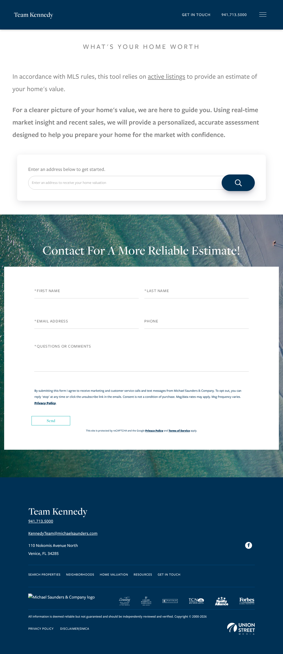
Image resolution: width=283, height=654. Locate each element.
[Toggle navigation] (262, 14)
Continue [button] (238, 182)
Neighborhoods (80, 575)
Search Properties (44, 575)
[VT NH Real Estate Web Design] (241, 629)
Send (51, 420)
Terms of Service (179, 430)
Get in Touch (196, 14)
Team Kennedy (33, 14)
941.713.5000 (234, 14)
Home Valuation (114, 575)
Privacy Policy (45, 403)
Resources (143, 575)
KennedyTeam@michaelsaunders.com (62, 533)
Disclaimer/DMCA (74, 629)
